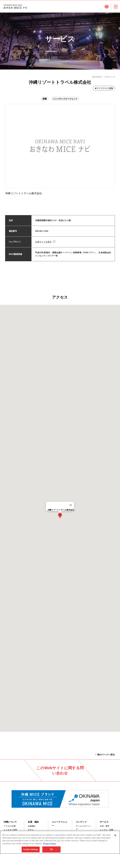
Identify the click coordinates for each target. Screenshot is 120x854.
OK (51, 849)
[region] (60, 842)
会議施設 (31, 826)
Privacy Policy (49, 843)
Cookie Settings (30, 849)
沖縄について (10, 822)
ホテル (31, 830)
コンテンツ (81, 822)
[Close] (70, 505)
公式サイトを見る (43, 242)
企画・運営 (104, 826)
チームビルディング (83, 827)
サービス (104, 822)
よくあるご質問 (10, 830)
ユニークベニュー (59, 824)
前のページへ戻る (106, 754)
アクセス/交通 (10, 826)
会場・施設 (33, 822)
